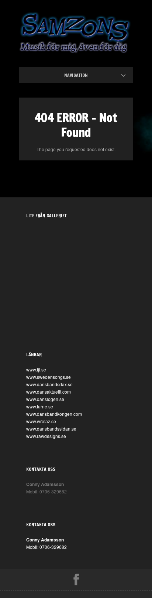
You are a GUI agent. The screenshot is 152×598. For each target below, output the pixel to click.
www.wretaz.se (41, 421)
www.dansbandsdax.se (49, 384)
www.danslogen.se (45, 399)
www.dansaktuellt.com (48, 391)
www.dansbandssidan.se (51, 428)
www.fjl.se (36, 369)
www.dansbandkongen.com (54, 414)
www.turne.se (39, 406)
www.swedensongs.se (48, 377)
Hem (82, 75)
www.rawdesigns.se (46, 436)
